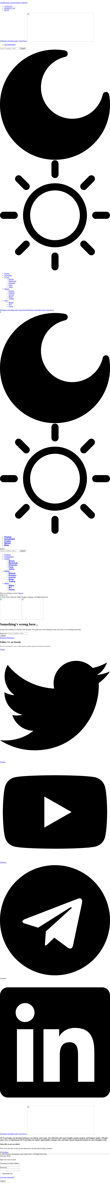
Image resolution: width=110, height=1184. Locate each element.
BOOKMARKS (10, 45)
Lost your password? (7, 1177)
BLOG (6, 10)
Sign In (20, 593)
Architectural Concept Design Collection (14, 3)
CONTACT (8, 6)
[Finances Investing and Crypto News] (27, 310)
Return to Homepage (7, 638)
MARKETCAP (9, 8)
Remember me (7, 1174)
